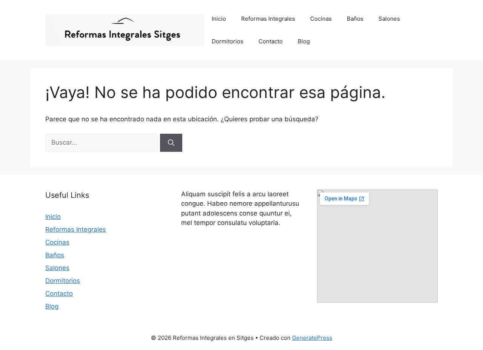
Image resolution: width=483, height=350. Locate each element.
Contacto (270, 41)
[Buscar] (171, 143)
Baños (355, 18)
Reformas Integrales (268, 18)
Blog (304, 41)
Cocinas (321, 18)
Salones (389, 18)
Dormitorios (227, 41)
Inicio (219, 18)
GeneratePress (312, 337)
